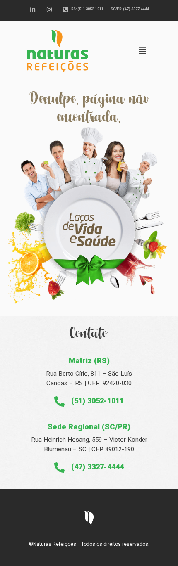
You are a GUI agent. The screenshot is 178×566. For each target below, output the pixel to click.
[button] (142, 51)
